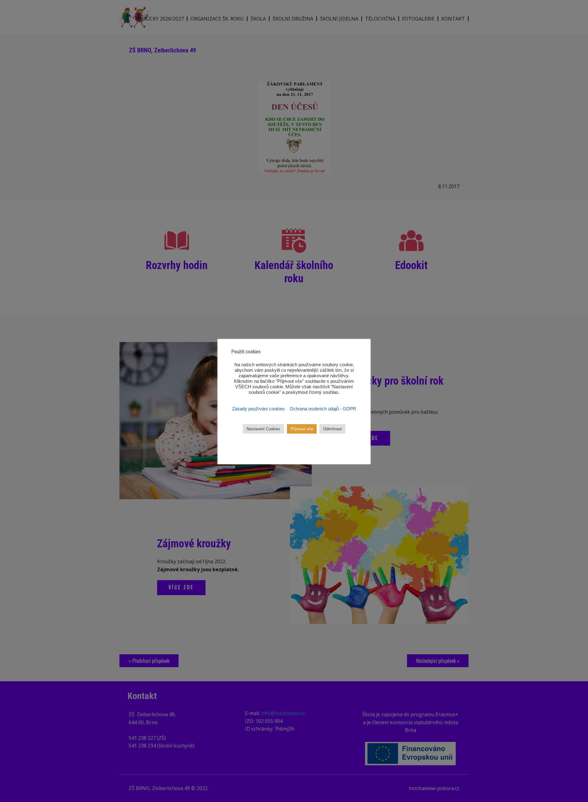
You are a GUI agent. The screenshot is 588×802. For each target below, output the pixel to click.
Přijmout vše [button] (302, 429)
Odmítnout (332, 429)
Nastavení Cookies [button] (263, 429)
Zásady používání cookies (259, 408)
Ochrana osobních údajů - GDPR (323, 408)
